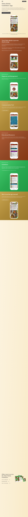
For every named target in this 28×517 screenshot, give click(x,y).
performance (10, 48)
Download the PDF (4, 481)
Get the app (24, 1)
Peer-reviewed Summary (5, 170)
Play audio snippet (5, 110)
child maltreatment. (19, 50)
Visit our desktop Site (5, 479)
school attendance (4, 48)
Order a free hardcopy (5, 483)
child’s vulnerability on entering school (20, 47)
